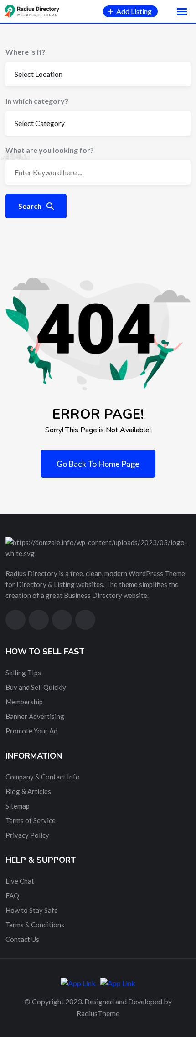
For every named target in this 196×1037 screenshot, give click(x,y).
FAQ (12, 895)
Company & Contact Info (42, 777)
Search (30, 206)
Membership (24, 702)
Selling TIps (23, 672)
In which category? (36, 100)
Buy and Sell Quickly (35, 687)
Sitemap (17, 806)
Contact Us (22, 939)
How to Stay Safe (31, 910)
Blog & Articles (28, 791)
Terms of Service (30, 820)
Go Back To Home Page (98, 464)
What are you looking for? (49, 150)
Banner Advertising (34, 716)
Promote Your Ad (31, 731)
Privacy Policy (27, 835)
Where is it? (25, 51)
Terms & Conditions (34, 925)
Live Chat (19, 881)
